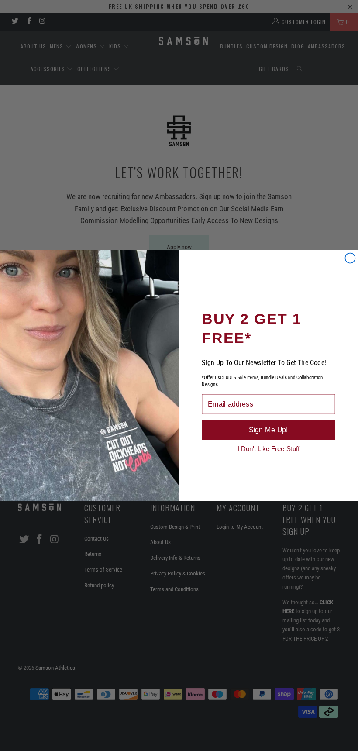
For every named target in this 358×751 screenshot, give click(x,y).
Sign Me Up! (268, 430)
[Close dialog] (350, 258)
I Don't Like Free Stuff (268, 448)
